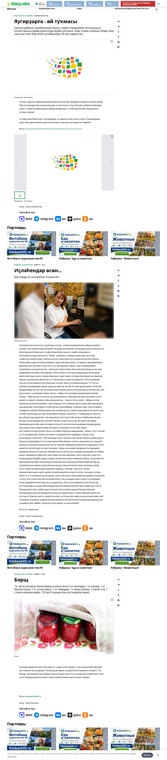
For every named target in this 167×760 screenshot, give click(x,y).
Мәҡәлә (11, 9)
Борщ (79, 9)
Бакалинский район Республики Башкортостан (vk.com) (53, 128)
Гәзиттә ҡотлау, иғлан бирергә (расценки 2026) (136, 4)
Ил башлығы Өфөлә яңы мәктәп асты (132, 9)
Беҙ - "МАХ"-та (111, 4)
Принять (147, 755)
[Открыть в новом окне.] (26, 219)
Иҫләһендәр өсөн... (47, 9)
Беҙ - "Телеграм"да (95, 4)
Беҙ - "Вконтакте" (54, 4)
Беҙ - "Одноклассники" (74, 4)
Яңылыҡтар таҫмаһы (23, 16)
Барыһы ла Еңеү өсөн (23, 265)
